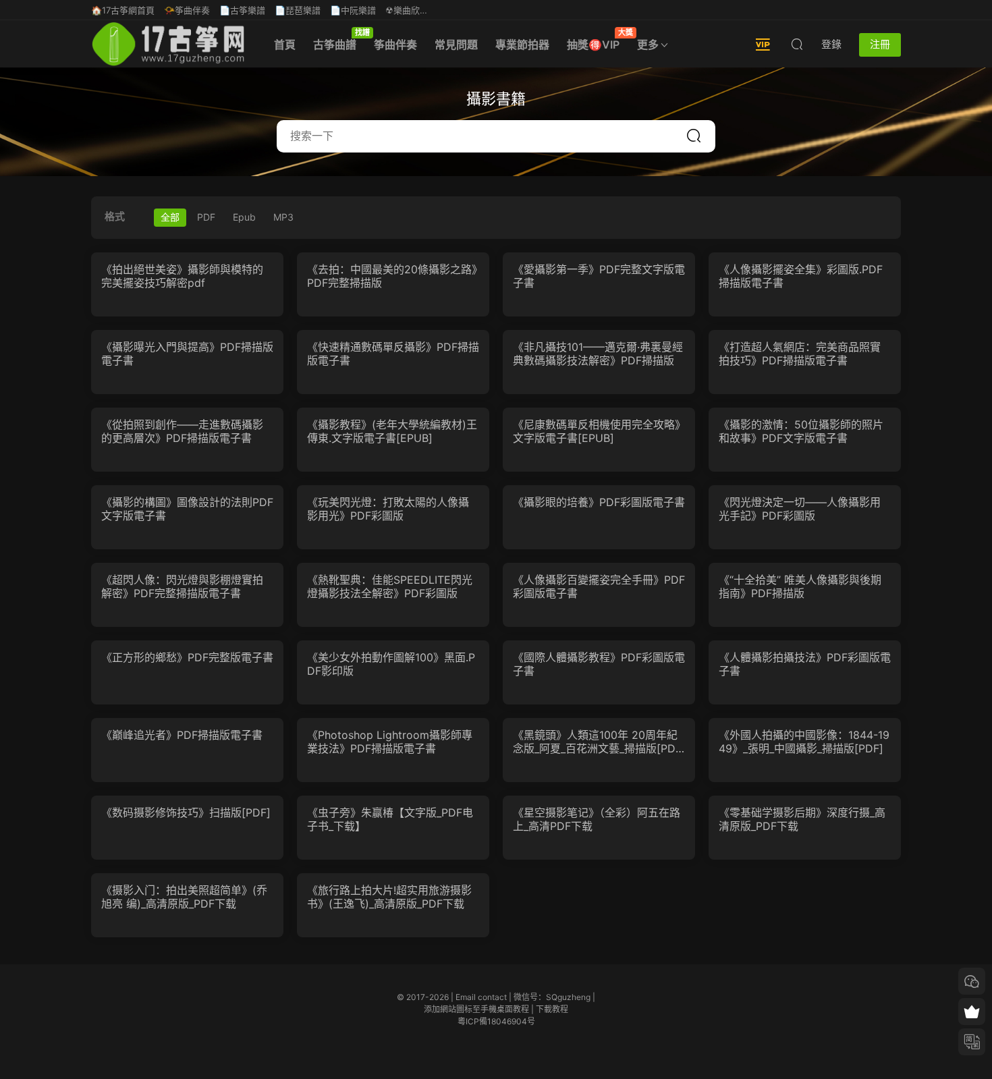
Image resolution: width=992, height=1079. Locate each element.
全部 (170, 217)
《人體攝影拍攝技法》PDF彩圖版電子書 (805, 664)
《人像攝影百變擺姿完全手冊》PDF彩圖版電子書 (599, 586)
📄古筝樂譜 (242, 10)
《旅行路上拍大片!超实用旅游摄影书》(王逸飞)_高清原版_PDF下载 (389, 896)
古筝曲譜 (339, 39)
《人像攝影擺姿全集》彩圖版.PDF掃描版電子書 (801, 275)
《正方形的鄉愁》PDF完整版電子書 (187, 657)
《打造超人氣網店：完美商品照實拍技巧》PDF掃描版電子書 (800, 353)
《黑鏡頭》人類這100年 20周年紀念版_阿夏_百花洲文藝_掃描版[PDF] (595, 741)
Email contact (481, 997)
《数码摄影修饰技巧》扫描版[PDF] (186, 812)
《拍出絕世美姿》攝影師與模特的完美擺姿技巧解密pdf (182, 275)
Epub (244, 217)
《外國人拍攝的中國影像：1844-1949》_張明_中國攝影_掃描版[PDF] (804, 741)
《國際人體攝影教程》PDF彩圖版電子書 (599, 664)
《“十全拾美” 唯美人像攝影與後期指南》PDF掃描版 (800, 586)
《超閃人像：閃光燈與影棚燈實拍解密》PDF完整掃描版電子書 (182, 586)
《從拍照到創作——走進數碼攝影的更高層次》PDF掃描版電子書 (182, 431)
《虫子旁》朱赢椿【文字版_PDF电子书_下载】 (390, 819)
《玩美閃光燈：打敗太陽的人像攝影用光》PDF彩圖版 (388, 508)
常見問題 (456, 44)
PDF (206, 217)
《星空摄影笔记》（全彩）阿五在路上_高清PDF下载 (596, 819)
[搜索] (797, 44)
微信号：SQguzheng (552, 997)
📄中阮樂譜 (353, 10)
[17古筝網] (168, 43)
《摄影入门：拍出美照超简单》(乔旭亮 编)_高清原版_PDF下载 (184, 896)
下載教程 (552, 1009)
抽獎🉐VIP (597, 39)
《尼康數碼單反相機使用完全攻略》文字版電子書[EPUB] (596, 431)
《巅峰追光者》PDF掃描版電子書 (182, 735)
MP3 (283, 217)
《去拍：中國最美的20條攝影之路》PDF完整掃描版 (392, 275)
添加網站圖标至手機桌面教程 (476, 1009)
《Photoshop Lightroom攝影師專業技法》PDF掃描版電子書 (389, 741)
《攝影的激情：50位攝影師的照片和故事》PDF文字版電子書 (801, 431)
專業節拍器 (522, 44)
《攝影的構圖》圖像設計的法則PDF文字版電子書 (187, 508)
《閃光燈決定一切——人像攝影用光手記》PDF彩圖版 (800, 508)
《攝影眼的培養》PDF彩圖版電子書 (599, 502)
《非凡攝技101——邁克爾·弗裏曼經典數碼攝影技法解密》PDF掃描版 (598, 353)
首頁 (285, 44)
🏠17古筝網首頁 (123, 10)
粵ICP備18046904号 (496, 1021)
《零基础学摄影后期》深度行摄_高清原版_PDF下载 (802, 819)
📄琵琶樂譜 (298, 10)
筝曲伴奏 (395, 44)
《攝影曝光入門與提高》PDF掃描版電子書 (187, 353)
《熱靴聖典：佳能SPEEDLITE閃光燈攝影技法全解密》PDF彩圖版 (389, 586)
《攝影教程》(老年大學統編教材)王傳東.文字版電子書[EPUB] (392, 431)
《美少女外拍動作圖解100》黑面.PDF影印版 (391, 664)
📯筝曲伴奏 (187, 10)
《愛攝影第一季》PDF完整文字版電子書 (599, 275)
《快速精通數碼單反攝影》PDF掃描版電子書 (393, 353)
